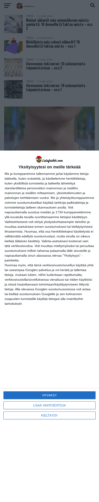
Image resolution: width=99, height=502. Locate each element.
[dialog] (49, 326)
